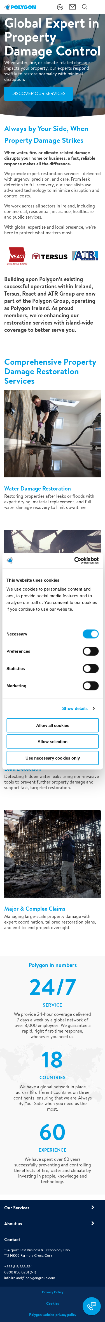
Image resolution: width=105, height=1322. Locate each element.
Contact (12, 1239)
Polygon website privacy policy (52, 1314)
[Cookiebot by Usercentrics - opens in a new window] (75, 560)
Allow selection (52, 741)
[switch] (91, 655)
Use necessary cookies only (52, 757)
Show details (75, 708)
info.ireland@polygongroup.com (29, 1277)
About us (13, 1224)
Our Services (16, 1208)
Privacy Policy (52, 1292)
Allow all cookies (52, 725)
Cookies (52, 1303)
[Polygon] (20, 7)
